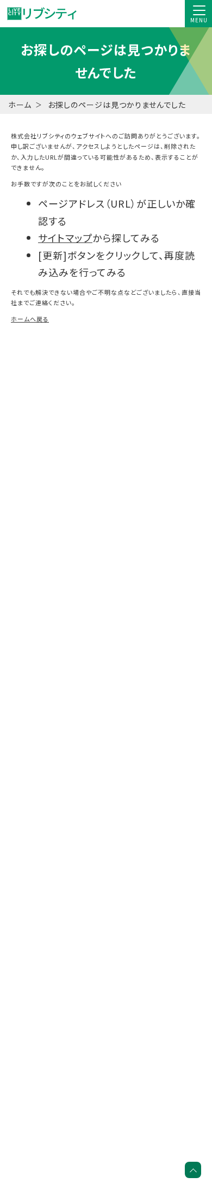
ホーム (20, 104)
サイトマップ (65, 237)
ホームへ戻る (30, 318)
